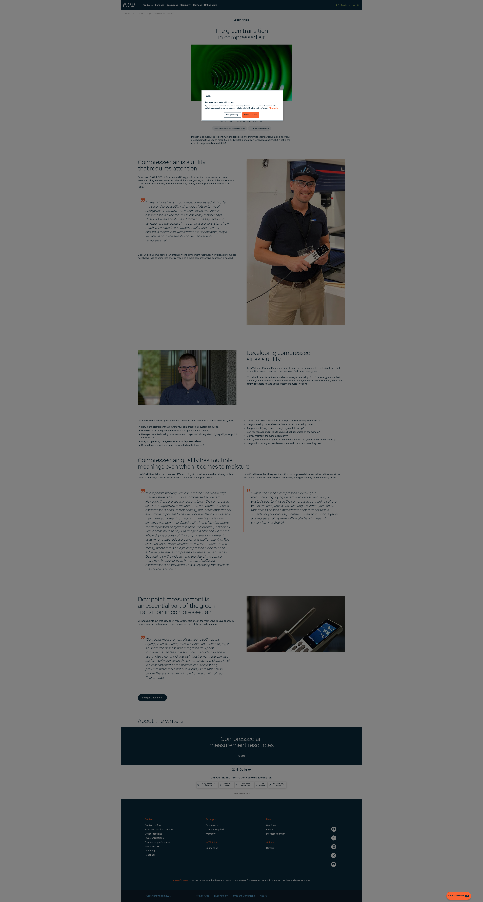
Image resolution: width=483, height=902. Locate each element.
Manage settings (232, 115)
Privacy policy (273, 108)
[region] (242, 105)
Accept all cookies (250, 115)
